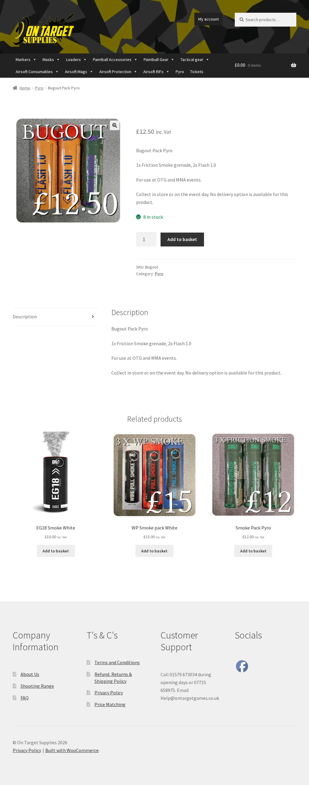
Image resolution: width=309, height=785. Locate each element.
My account (208, 19)
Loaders (73, 59)
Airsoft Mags (76, 71)
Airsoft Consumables (34, 71)
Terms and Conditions (117, 662)
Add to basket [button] (56, 551)
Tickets (196, 71)
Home (25, 88)
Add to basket (182, 239)
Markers (23, 59)
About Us (30, 674)
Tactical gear (191, 59)
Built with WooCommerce (72, 750)
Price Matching (110, 704)
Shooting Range (37, 686)
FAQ (25, 698)
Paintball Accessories (112, 59)
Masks (48, 59)
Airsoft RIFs (153, 71)
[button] (114, 125)
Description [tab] (25, 317)
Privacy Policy (108, 693)
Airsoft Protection (115, 71)
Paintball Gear (156, 59)
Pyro (180, 71)
